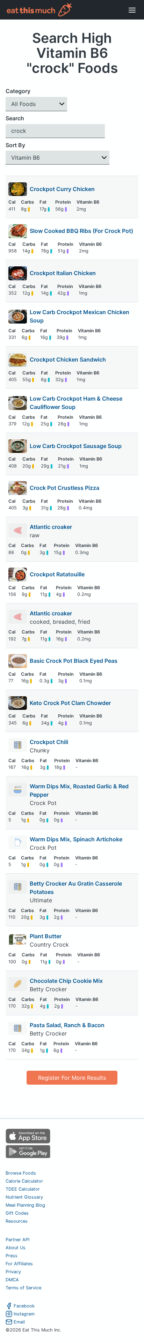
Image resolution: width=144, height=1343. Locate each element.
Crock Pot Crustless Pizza (64, 487)
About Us (16, 1247)
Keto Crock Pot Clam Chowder (70, 702)
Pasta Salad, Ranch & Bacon (67, 1025)
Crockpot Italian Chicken (63, 273)
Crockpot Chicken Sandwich (68, 359)
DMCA (12, 1279)
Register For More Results (72, 1077)
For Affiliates (19, 1263)
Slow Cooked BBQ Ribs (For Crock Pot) (81, 230)
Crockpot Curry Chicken (62, 188)
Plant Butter (46, 936)
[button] (36, 104)
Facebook (24, 1305)
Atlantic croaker (51, 526)
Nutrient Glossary (24, 1197)
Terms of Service (23, 1287)
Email (19, 1322)
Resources (17, 1221)
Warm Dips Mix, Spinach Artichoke (76, 839)
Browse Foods (21, 1173)
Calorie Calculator (24, 1181)
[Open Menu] (132, 10)
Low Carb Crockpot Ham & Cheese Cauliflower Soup (76, 402)
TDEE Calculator (23, 1189)
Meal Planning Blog (25, 1205)
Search (15, 118)
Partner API (17, 1239)
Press (11, 1255)
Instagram (24, 1314)
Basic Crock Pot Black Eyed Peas (73, 660)
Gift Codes (17, 1213)
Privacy (13, 1271)
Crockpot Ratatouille (57, 574)
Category (18, 91)
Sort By (15, 145)
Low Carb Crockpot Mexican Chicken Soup (79, 316)
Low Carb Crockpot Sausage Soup (76, 445)
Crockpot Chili (49, 741)
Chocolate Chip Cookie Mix (66, 980)
